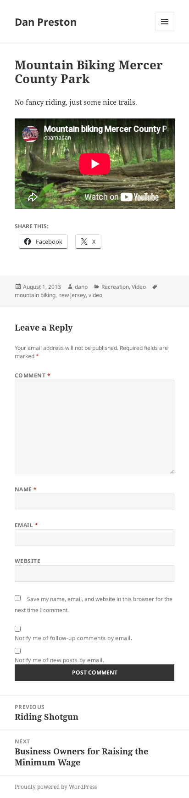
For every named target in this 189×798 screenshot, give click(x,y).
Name (26, 489)
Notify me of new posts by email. (59, 660)
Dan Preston (46, 21)
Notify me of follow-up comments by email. (74, 638)
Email (26, 525)
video (95, 295)
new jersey (72, 295)
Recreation (115, 287)
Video (139, 287)
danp (81, 287)
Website (27, 561)
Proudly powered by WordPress (56, 787)
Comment (32, 375)
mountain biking (35, 295)
